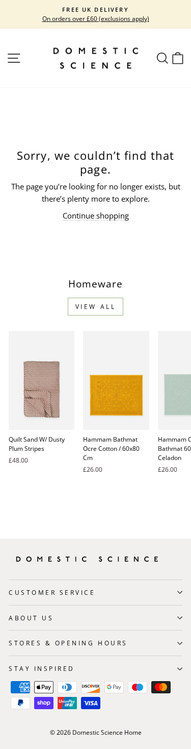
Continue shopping (96, 215)
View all (95, 306)
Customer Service (52, 592)
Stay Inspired (42, 668)
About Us (31, 618)
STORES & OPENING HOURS (68, 643)
